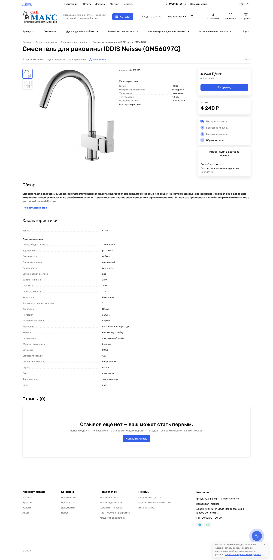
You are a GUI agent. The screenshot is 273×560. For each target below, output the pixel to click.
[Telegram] (199, 524)
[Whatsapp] (207, 524)
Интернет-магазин (34, 492)
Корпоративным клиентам (154, 502)
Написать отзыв (136, 438)
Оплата (87, 4)
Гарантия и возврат (112, 507)
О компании (70, 4)
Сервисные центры (150, 497)
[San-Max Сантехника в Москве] (40, 16)
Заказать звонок (199, 4)
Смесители (50, 31)
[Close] (264, 544)
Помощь (143, 492)
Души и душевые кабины (80, 31)
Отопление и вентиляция (213, 31)
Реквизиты (67, 502)
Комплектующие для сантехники (166, 31)
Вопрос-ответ (146, 507)
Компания (67, 492)
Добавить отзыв (34, 59)
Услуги (26, 507)
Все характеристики (130, 104)
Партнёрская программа (115, 512)
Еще (245, 31)
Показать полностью (35, 207)
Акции (26, 512)
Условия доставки (111, 502)
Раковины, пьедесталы (121, 31)
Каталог (27, 497)
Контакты (128, 4)
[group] (76, 115)
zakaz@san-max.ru (207, 503)
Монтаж (114, 4)
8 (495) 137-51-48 (176, 4)
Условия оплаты (109, 497)
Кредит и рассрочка (112, 517)
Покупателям (108, 492)
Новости (66, 512)
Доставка (100, 4)
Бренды (26, 31)
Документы (68, 507)
